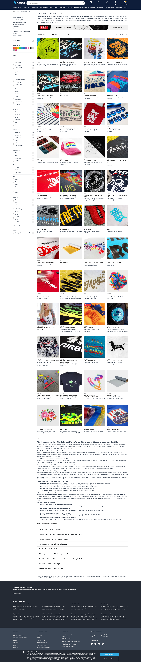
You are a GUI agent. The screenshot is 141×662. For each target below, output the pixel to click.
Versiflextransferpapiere (19, 24)
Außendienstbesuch (42, 642)
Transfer (26, 7)
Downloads (15, 647)
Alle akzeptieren (109, 654)
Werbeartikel (34, 7)
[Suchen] (83, 3)
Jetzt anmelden (17, 593)
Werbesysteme (109, 7)
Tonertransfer (16, 26)
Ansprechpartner (41, 640)
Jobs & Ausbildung (41, 645)
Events (14, 645)
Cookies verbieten (109, 659)
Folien (55, 7)
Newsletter (15, 642)
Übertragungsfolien (18, 29)
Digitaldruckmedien (46, 7)
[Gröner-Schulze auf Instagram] (95, 644)
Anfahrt (39, 637)
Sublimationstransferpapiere (20, 22)
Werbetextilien (17, 7)
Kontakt (15, 640)
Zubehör (15, 33)
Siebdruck (119, 7)
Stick (125, 7)
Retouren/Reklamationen (43, 647)
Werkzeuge (99, 7)
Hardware (62, 7)
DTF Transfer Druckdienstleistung (21, 31)
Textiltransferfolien (18, 17)
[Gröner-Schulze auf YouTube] (103, 644)
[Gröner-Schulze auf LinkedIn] (99, 644)
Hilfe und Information (18, 635)
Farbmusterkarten (17, 35)
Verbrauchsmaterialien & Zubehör (84, 7)
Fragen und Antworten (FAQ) (20, 637)
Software (69, 7)
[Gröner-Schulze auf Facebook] (92, 644)
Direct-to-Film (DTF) (18, 20)
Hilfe (91, 4)
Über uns (39, 635)
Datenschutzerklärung (87, 657)
